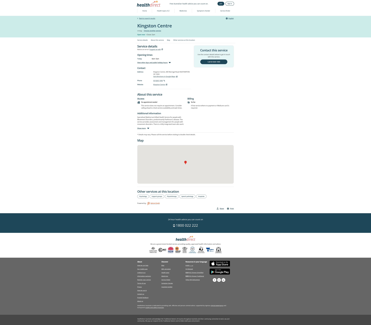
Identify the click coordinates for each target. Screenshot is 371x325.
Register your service (144, 280)
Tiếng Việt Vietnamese (193, 280)
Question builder (166, 287)
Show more (141, 128)
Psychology (143, 196)
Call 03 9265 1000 (214, 62)
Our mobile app (142, 269)
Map (168, 40)
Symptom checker (203, 11)
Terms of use (141, 283)
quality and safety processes (154, 307)
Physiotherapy (172, 196)
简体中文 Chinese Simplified (194, 273)
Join (221, 4)
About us (140, 301)
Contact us (140, 294)
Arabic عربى (189, 265)
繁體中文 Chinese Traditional (195, 276)
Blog (162, 265)
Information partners (144, 276)
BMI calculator (166, 269)
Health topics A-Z (163, 11)
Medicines (183, 11)
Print (232, 209)
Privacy (139, 287)
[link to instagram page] (219, 280)
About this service (157, 40)
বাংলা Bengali (189, 269)
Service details (142, 40)
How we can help (142, 265)
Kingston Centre (159, 84)
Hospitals (201, 196)
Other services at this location (184, 40)
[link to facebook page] (214, 280)
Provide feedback (142, 298)
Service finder (225, 11)
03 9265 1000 (158, 81)
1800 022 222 (186, 225)
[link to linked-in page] (223, 280)
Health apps (165, 273)
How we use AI (142, 290)
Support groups (157, 196)
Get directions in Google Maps (164, 76)
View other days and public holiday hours (152, 63)
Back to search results (147, 18)
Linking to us (141, 273)
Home (144, 11)
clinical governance (217, 305)
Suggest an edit (155, 49)
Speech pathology (187, 196)
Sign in (230, 4)
